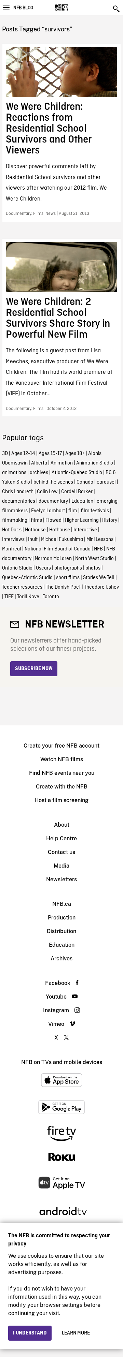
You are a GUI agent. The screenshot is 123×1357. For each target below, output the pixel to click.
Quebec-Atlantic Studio (27, 577)
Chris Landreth (17, 491)
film (72, 510)
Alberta (39, 463)
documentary (53, 501)
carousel (106, 482)
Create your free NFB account (61, 745)
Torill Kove (28, 596)
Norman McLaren (53, 558)
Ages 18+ (75, 453)
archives (39, 472)
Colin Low (47, 491)
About (61, 825)
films (36, 520)
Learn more (76, 1333)
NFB (98, 549)
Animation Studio (94, 463)
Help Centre (61, 838)
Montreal (11, 549)
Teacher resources (22, 587)
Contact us (61, 852)
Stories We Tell (98, 577)
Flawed (53, 520)
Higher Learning (82, 520)
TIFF (9, 596)
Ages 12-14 (23, 453)
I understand (30, 1333)
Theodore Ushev (101, 587)
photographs (68, 568)
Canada (85, 482)
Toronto (51, 596)
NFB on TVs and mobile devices (61, 1062)
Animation (62, 463)
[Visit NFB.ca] (73, 7)
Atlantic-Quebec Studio (77, 472)
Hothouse (35, 530)
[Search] (117, 8)
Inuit (33, 539)
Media (61, 865)
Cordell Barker (77, 491)
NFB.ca (61, 904)
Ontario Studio (17, 568)
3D (5, 453)
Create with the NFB (61, 786)
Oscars (43, 568)
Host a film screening (61, 800)
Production (62, 917)
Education (82, 501)
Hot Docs (12, 530)
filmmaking (14, 520)
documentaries (18, 501)
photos (92, 568)
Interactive (85, 530)
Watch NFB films (61, 759)
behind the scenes (53, 482)
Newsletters (61, 879)
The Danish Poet (63, 587)
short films (68, 577)
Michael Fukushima (62, 539)
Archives (61, 958)
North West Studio (94, 558)
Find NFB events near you (61, 773)
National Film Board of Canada (58, 549)
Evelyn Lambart (48, 510)
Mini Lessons (99, 539)
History (109, 520)
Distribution (61, 931)
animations (14, 472)
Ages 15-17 (50, 453)
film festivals (95, 510)
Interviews (13, 539)
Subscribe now (34, 669)
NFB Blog (23, 8)
